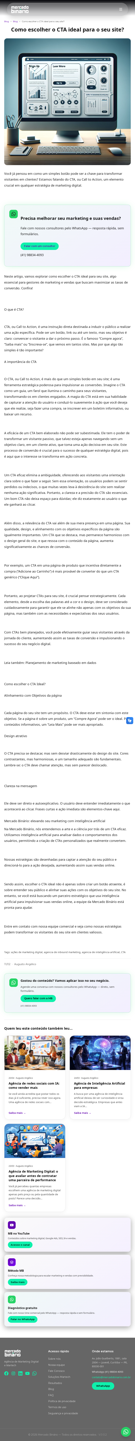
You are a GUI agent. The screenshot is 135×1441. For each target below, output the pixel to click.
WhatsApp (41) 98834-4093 (107, 1371)
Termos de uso (57, 1407)
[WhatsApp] (34, 1373)
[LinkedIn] (20, 1373)
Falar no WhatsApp (23, 1319)
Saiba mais (18, 1282)
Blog (6, 21)
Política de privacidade (62, 1401)
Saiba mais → (17, 1113)
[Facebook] (6, 1373)
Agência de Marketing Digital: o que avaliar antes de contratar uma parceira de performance (33, 1175)
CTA (123, 952)
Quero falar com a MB (38, 998)
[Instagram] (13, 1373)
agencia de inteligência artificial (101, 952)
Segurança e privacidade (63, 1413)
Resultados (55, 1383)
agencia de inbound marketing (62, 952)
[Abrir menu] (120, 9)
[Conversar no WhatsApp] (126, 1432)
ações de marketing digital (27, 952)
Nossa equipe (56, 1365)
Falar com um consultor (39, 246)
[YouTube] (27, 1373)
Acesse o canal (20, 1244)
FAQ (51, 1395)
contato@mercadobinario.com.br (111, 1377)
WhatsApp (103, 1385)
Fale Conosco (56, 1371)
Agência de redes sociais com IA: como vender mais (34, 1085)
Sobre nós (54, 1358)
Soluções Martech (59, 1377)
